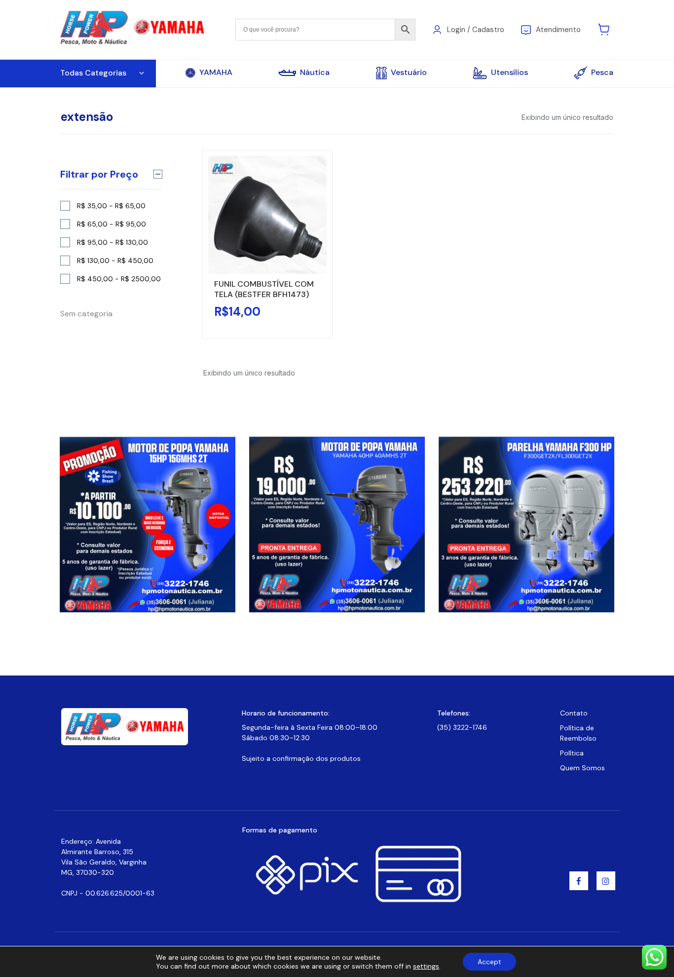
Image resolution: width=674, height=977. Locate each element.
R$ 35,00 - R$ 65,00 (111, 205)
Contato (574, 713)
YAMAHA (215, 72)
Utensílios (509, 72)
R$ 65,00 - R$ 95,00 (111, 224)
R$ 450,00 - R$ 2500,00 (119, 278)
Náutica (315, 72)
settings (426, 966)
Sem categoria (86, 313)
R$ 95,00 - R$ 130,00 (112, 242)
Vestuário (409, 72)
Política (572, 753)
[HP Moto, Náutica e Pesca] (133, 29)
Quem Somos (582, 767)
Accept (489, 961)
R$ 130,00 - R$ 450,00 (115, 260)
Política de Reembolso (578, 733)
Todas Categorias (93, 73)
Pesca (602, 72)
